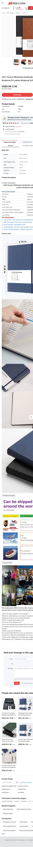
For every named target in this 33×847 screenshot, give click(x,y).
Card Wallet (21, 792)
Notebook (24, 13)
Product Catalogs (27, 782)
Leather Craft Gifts (23, 786)
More (3, 834)
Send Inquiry (17, 95)
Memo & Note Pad (8, 809)
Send (16, 683)
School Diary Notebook (9, 830)
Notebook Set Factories (9, 822)
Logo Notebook (24, 826)
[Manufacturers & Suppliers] (16, 3)
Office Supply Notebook (9, 826)
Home (3, 13)
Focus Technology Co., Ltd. (22, 840)
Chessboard (5, 792)
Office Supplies (10, 13)
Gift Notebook (23, 822)
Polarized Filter (22, 789)
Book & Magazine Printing (24, 809)
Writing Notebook (8, 813)
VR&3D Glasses (6, 789)
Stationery (17, 13)
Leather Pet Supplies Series (9, 786)
